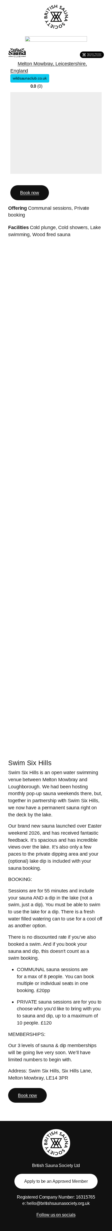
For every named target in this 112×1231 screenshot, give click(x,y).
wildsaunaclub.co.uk (30, 78)
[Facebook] (14, 179)
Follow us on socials (55, 1214)
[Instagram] (23, 179)
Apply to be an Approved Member (56, 1181)
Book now (29, 192)
